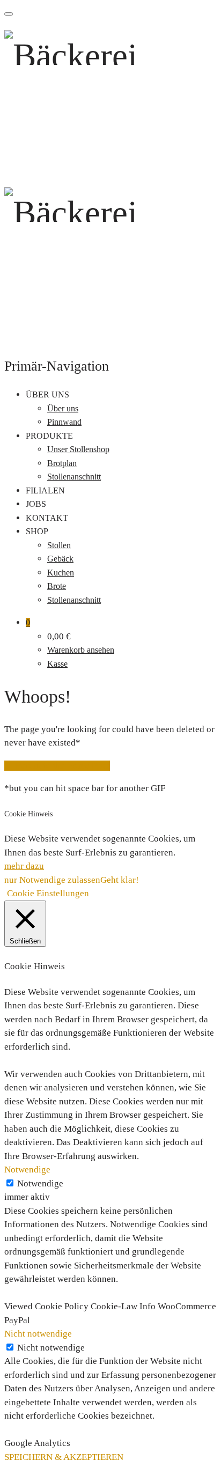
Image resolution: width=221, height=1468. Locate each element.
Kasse (57, 663)
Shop (37, 531)
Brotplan (62, 463)
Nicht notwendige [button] (38, 1334)
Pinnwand (64, 421)
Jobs (36, 503)
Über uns (47, 394)
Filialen (45, 490)
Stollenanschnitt (74, 476)
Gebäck (60, 558)
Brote (56, 586)
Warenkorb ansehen (80, 649)
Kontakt (47, 517)
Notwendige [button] (27, 1169)
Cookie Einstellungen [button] (48, 893)
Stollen (59, 545)
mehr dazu (24, 866)
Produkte (49, 435)
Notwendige (40, 1183)
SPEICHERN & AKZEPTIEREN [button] (63, 1457)
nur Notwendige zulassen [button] (52, 880)
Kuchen (60, 572)
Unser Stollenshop (78, 449)
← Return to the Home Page (57, 766)
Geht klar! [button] (119, 880)
